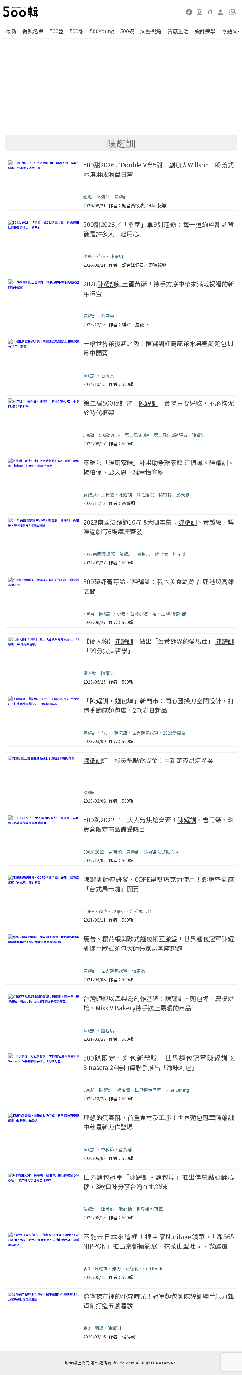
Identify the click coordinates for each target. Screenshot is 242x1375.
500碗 (127, 31)
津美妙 (107, 1209)
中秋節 (107, 1149)
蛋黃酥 (125, 1149)
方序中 (107, 316)
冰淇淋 (103, 197)
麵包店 (120, 733)
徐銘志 (143, 554)
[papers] (210, 12)
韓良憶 (161, 554)
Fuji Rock (152, 1268)
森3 (86, 1268)
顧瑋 (103, 911)
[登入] (220, 11)
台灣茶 (107, 375)
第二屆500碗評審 (170, 435)
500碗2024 (109, 435)
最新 (11, 31)
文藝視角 (150, 31)
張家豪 (138, 971)
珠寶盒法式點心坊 (161, 852)
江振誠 (107, 494)
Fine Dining (177, 1090)
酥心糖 (125, 1209)
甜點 (87, 197)
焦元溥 (179, 554)
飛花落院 (145, 494)
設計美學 (205, 31)
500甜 (77, 31)
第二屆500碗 (137, 435)
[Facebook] (189, 12)
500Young (102, 31)
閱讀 (98, 1328)
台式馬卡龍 (141, 911)
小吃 (121, 613)
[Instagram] (199, 12)
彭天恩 (182, 494)
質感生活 (178, 31)
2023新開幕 (174, 733)
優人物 (90, 673)
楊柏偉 (165, 494)
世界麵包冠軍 (145, 733)
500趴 (89, 1090)
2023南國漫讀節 (99, 554)
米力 (116, 1268)
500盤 (57, 31)
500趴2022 (93, 852)
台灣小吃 (139, 613)
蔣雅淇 (90, 494)
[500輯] (21, 11)
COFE (88, 911)
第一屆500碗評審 (169, 613)
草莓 (101, 256)
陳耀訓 (120, 197)
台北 (105, 733)
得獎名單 (33, 31)
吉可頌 (115, 852)
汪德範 (132, 1268)
